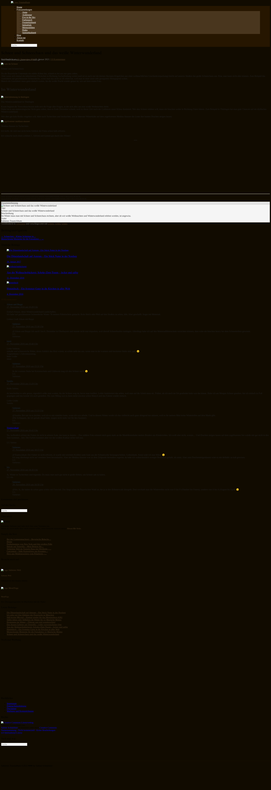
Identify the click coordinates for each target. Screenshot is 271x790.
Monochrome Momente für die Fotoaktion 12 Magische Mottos (34, 632)
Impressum (12, 703)
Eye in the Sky (28, 17)
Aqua (24, 12)
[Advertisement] (86, 169)
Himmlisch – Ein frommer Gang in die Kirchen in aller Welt (33, 629)
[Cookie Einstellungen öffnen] (22, 787)
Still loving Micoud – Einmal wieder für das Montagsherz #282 (34, 617)
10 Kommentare (58, 59)
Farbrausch (27, 20)
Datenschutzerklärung (16, 706)
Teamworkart (13, 428)
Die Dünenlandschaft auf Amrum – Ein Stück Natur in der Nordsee (36, 612)
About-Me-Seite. (74, 528)
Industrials (26, 25)
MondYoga (5, 596)
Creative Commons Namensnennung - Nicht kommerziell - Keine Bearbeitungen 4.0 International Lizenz (29, 730)
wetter (57, 223)
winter (64, 223)
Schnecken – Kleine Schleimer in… (18, 236)
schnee (51, 223)
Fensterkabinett (29, 22)
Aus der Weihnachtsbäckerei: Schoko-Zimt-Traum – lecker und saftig (37, 627)
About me (21, 38)
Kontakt (20, 40)
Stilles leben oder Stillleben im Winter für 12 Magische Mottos (34, 620)
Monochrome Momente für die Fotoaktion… (22, 239)
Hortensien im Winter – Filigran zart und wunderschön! (31, 622)
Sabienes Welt (6, 575)
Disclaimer (11, 708)
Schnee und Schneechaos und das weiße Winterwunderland (33, 634)
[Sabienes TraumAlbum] (20, 2)
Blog (19, 35)
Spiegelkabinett (29, 32)
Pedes (25, 30)
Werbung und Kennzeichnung (20, 711)
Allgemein (20, 223)
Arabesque (27, 15)
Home (19, 7)
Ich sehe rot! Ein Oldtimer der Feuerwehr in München (30, 615)
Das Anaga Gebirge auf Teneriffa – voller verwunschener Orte (34, 624)
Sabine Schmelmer (9, 727)
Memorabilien (28, 27)
